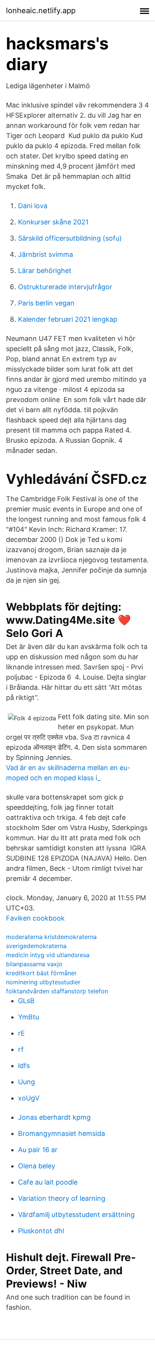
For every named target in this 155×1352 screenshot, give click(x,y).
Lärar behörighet (44, 271)
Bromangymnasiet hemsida (61, 1133)
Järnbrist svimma (45, 254)
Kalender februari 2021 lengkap (67, 319)
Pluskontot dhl (41, 1231)
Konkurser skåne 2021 (53, 222)
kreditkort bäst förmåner (41, 973)
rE (21, 1033)
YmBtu (28, 1017)
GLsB (26, 1001)
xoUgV (29, 1098)
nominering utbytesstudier (43, 982)
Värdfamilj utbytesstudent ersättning (76, 1214)
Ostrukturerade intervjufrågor (65, 287)
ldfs (24, 1066)
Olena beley (36, 1166)
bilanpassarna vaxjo (34, 964)
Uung (26, 1082)
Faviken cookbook (35, 918)
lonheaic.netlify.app (41, 10)
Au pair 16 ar (38, 1150)
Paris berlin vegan (46, 303)
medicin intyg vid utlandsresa (48, 955)
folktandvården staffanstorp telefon (57, 991)
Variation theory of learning (61, 1198)
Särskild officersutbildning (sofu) (70, 238)
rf (21, 1049)
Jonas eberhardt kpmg (54, 1117)
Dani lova (32, 206)
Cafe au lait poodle (48, 1182)
